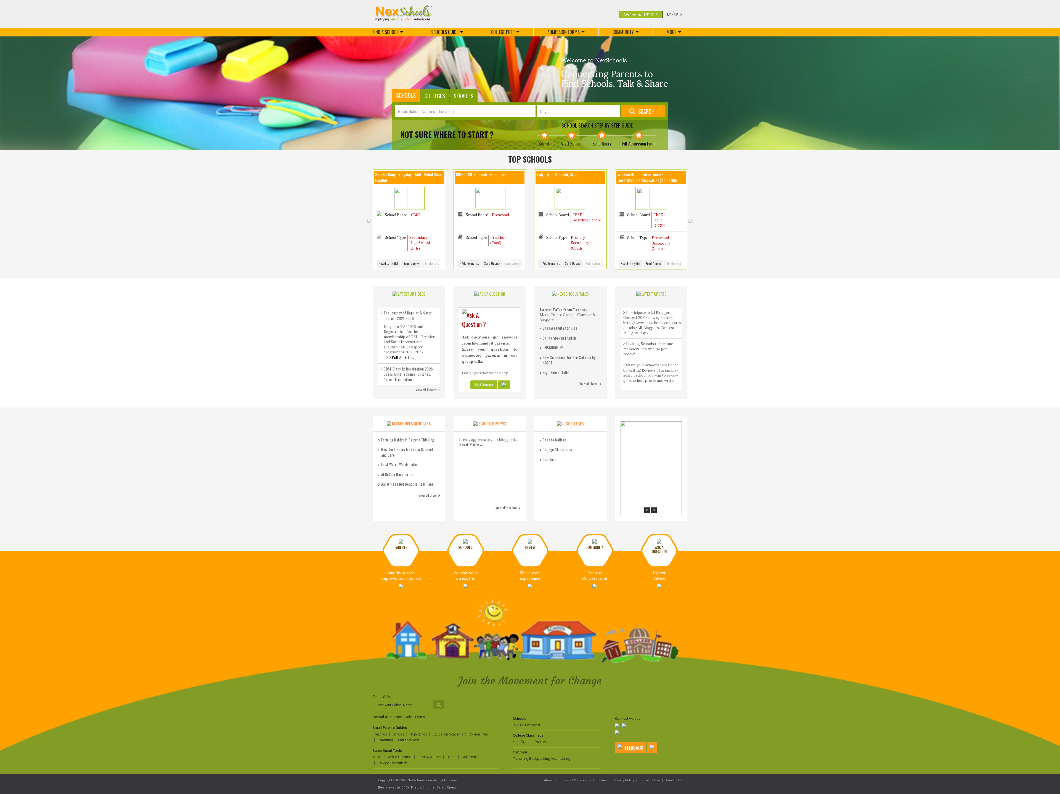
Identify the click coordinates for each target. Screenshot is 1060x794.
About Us (550, 780)
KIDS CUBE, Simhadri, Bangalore (481, 174)
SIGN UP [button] (673, 14)
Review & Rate (429, 757)
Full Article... (403, 357)
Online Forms (415, 717)
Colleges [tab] (435, 96)
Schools (398, 734)
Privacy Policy (623, 780)
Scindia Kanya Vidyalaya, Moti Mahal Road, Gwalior (408, 177)
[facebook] (618, 726)
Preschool (380, 734)
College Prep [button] (503, 32)
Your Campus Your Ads (531, 742)
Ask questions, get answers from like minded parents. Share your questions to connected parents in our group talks (490, 349)
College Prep (478, 734)
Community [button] (623, 32)
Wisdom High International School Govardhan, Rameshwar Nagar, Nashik (647, 177)
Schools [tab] (406, 95)
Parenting (385, 740)
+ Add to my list (388, 263)
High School (418, 734)
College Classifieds (393, 763)
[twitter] (624, 726)
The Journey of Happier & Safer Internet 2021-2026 (408, 315)
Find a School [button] (385, 32)
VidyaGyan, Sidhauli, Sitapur (559, 174)
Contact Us (673, 780)
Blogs (451, 757)
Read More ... (471, 444)
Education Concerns (448, 734)
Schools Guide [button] (444, 32)
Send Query (411, 263)
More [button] (671, 32)
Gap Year (469, 757)
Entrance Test (408, 740)
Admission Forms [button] (563, 32)
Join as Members (526, 725)
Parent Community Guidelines (585, 780)
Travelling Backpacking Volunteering (541, 758)
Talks (377, 757)
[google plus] (618, 732)
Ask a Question (399, 757)
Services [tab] (463, 96)
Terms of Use (649, 780)
